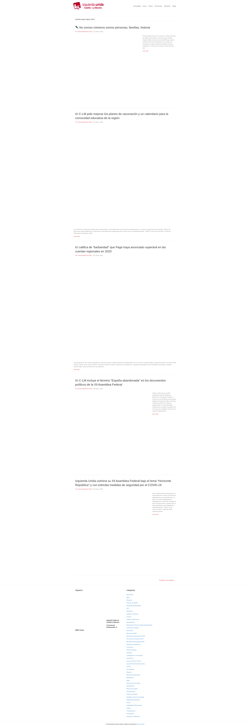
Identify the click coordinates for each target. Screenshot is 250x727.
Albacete (129, 600)
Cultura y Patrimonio (132, 619)
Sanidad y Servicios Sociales (135, 697)
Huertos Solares (131, 650)
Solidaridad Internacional (134, 705)
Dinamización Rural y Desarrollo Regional (139, 625)
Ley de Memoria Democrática (135, 664)
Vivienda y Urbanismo (133, 716)
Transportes (130, 713)
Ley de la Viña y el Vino (133, 661)
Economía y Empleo (132, 628)
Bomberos (129, 611)
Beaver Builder (140, 724)
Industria (129, 652)
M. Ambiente (130, 669)
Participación (130, 686)
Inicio (144, 6)
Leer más (145, 51)
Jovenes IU (129, 658)
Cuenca (128, 616)
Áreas (151, 6)
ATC (127, 608)
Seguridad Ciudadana (133, 700)
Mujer (128, 680)
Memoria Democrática (133, 675)
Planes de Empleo (132, 689)
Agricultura (129, 594)
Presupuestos (130, 691)
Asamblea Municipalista (133, 605)
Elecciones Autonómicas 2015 (135, 636)
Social (128, 702)
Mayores (129, 672)
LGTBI (128, 666)
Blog (174, 6)
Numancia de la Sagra (133, 683)
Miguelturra (129, 677)
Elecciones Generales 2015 (134, 639)
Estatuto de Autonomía (133, 644)
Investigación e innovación (134, 655)
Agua (128, 597)
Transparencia (130, 711)
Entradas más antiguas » (167, 580)
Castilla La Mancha (132, 614)
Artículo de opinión (132, 603)
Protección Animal (132, 694)
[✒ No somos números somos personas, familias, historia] (107, 68)
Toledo (128, 708)
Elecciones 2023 (131, 633)
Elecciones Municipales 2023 (135, 641)
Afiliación (167, 6)
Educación (129, 630)
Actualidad (137, 6)
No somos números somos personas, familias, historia (114, 27)
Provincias (158, 6)
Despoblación (130, 622)
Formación (129, 647)
